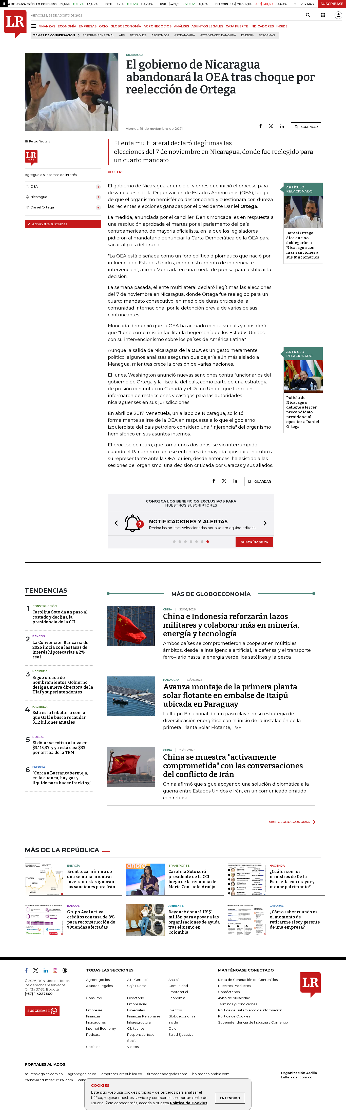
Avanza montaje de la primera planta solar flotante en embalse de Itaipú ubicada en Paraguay (230, 695)
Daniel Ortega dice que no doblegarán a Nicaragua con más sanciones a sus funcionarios (302, 245)
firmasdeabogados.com (167, 1074)
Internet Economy (101, 1028)
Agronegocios (98, 980)
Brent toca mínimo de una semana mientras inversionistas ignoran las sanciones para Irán (91, 879)
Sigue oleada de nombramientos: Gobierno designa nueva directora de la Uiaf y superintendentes (62, 685)
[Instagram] (57, 971)
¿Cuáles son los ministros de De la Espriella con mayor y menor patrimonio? (292, 879)
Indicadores (96, 1022)
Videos (133, 1047)
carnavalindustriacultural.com (49, 1080)
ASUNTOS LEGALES (207, 26)
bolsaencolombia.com (210, 1074)
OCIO (103, 26)
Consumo (94, 998)
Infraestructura (139, 1022)
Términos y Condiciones (237, 1004)
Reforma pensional (98, 35)
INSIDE (281, 26)
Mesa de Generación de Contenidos (248, 980)
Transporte (178, 865)
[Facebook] (260, 126)
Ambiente (176, 906)
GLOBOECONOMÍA (125, 26)
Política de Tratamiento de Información (250, 1010)
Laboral (276, 906)
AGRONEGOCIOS (157, 26)
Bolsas (38, 737)
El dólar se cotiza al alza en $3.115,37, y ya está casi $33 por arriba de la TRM (60, 747)
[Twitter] (271, 126)
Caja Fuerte (136, 986)
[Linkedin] (282, 126)
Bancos (38, 636)
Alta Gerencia (138, 980)
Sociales (93, 1047)
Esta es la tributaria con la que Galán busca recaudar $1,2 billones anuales (59, 717)
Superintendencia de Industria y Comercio (253, 1022)
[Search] (307, 15)
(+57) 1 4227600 (38, 994)
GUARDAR (309, 127)
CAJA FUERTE (237, 26)
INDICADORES (262, 26)
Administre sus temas (49, 224)
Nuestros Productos (234, 986)
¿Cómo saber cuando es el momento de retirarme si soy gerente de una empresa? (295, 920)
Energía (247, 35)
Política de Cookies (188, 1103)
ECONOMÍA (67, 26)
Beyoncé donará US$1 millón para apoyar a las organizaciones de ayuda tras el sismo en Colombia (194, 922)
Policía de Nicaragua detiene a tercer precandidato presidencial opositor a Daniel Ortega (302, 412)
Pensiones (138, 35)
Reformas (267, 35)
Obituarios (135, 1028)
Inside (173, 1022)
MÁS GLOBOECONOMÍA (289, 822)
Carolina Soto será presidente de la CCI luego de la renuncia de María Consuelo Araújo (192, 879)
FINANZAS (47, 26)
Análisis (174, 980)
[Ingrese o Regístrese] (338, 15)
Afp (122, 35)
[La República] (15, 24)
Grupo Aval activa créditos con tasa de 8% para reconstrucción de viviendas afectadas (91, 920)
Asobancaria (184, 35)
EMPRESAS (88, 26)
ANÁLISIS (181, 26)
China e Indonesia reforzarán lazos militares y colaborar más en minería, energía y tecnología (231, 625)
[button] (115, 524)
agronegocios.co (82, 1074)
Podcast (93, 1034)
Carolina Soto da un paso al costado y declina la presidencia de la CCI (60, 617)
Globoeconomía (182, 1016)
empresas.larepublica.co (121, 1074)
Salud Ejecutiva (181, 1034)
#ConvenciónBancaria (218, 35)
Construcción (44, 606)
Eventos (175, 1010)
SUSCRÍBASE (331, 4)
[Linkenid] (48, 971)
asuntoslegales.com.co (44, 1074)
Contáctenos (229, 992)
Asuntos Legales (99, 986)
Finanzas (93, 1016)
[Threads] (66, 971)
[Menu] (35, 26)
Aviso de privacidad (234, 998)
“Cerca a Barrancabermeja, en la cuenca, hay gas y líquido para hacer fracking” (61, 778)
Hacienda (39, 671)
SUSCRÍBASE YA (254, 542)
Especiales (136, 1010)
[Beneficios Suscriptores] (323, 15)
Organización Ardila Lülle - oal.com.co (299, 1075)
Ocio (172, 1028)
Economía (176, 998)
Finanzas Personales (143, 1016)
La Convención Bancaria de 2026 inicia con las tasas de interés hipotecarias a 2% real (60, 650)
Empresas (94, 1010)
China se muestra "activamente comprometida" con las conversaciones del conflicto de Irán (233, 766)
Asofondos (160, 35)
